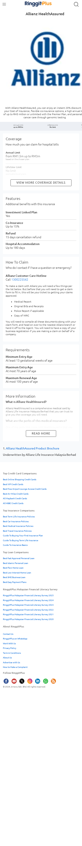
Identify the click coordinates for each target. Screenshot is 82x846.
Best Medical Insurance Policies (18, 526)
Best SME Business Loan (14, 577)
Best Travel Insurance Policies (17, 531)
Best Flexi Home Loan (13, 568)
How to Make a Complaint (15, 667)
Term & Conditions (12, 653)
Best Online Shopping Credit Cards (19, 479)
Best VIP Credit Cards (13, 484)
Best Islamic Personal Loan (15, 563)
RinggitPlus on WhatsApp (15, 639)
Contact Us (8, 634)
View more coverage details (40, 182)
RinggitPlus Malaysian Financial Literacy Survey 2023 (28, 605)
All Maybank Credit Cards (15, 498)
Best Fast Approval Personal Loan (18, 558)
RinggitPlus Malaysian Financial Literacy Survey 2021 (28, 614)
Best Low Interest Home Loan (17, 573)
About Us (7, 657)
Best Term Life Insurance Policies (19, 516)
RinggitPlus (34, 4)
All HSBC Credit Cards (13, 503)
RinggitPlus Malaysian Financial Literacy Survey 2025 (28, 595)
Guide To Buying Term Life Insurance (20, 540)
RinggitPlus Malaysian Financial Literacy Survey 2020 (28, 619)
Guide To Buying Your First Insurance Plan (23, 535)
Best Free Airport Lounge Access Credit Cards (24, 489)
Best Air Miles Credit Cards (15, 494)
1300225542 (19, 279)
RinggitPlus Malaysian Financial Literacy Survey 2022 (28, 610)
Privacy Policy (9, 648)
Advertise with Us (11, 662)
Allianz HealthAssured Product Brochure (32, 448)
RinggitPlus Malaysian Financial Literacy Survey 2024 (28, 600)
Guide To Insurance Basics (15, 545)
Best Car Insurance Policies (16, 521)
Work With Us (9, 643)
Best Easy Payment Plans (14, 582)
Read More (41, 433)
